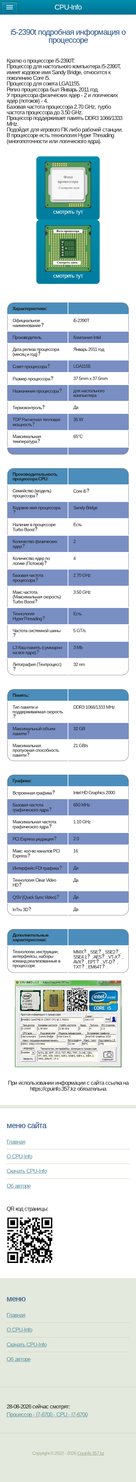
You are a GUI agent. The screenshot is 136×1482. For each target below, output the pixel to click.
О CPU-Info (19, 1156)
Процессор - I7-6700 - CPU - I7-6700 (47, 1414)
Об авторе (18, 1185)
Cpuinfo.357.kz (90, 1453)
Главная (16, 1141)
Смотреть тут (68, 211)
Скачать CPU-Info (27, 1171)
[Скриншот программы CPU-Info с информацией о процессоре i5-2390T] (68, 1065)
